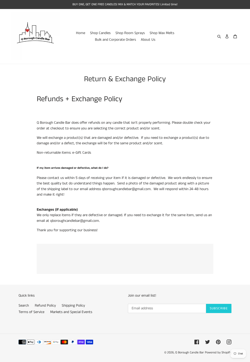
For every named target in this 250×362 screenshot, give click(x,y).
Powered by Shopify (218, 352)
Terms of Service (31, 312)
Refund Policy (45, 305)
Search (24, 305)
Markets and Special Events (71, 312)
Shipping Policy (73, 305)
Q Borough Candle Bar (189, 352)
